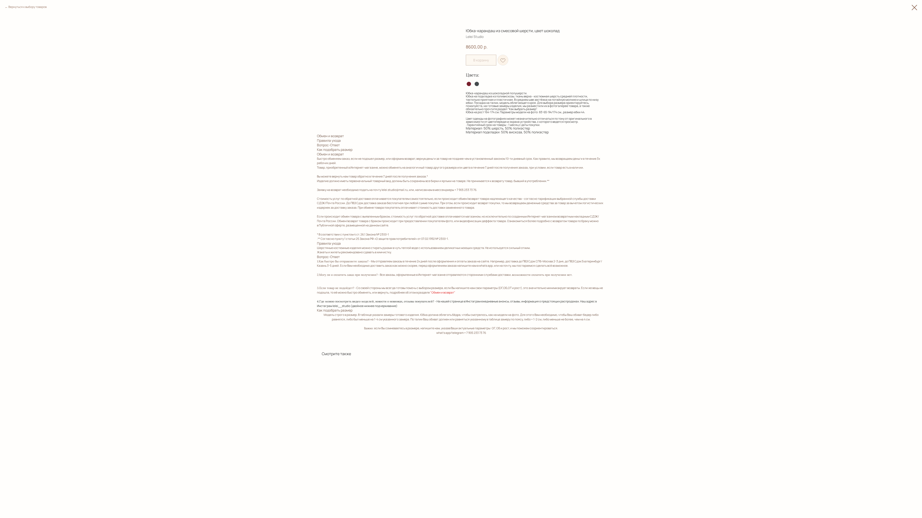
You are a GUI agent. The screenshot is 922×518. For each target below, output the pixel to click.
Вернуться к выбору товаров (27, 7)
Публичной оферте (332, 225)
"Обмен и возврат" (442, 292)
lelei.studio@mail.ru (395, 190)
